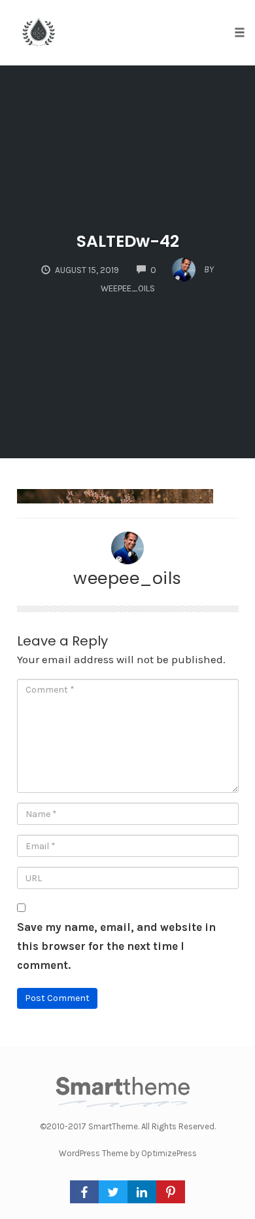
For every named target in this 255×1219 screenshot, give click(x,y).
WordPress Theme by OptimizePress (128, 1153)
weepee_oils (127, 578)
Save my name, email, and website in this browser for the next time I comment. (116, 946)
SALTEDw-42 (127, 241)
